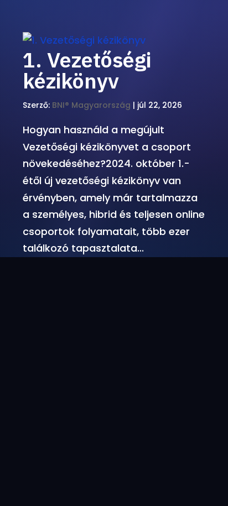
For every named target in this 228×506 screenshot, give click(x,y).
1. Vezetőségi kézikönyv (87, 70)
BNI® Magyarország (91, 105)
